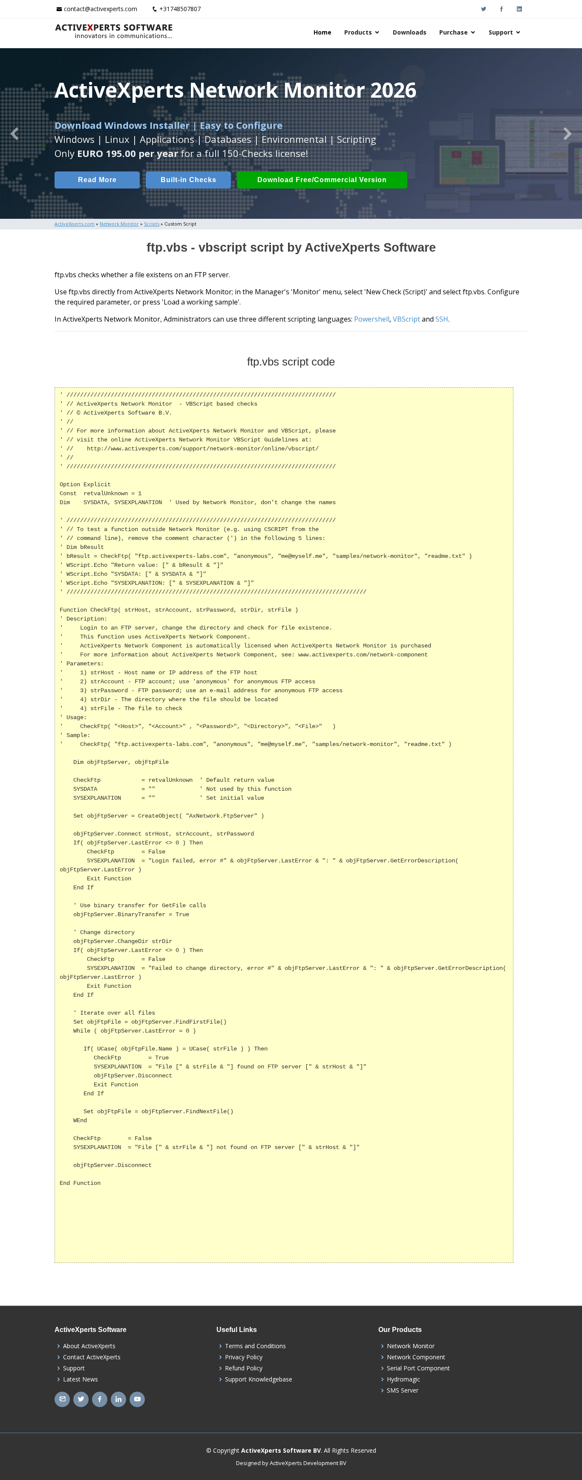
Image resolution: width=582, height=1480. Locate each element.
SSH (441, 319)
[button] (14, 133)
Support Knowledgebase (258, 1379)
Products (358, 32)
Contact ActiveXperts (92, 1357)
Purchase (453, 32)
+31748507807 (180, 9)
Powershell (371, 319)
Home (322, 32)
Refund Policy (243, 1368)
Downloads (409, 32)
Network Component (416, 1357)
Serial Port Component (418, 1368)
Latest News (80, 1379)
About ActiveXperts (89, 1346)
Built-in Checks (188, 179)
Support (501, 32)
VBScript (406, 319)
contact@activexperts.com (100, 9)
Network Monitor (411, 1346)
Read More (97, 179)
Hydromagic (403, 1379)
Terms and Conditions (255, 1346)
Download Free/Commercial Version (322, 179)
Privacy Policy (243, 1357)
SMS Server (402, 1390)
